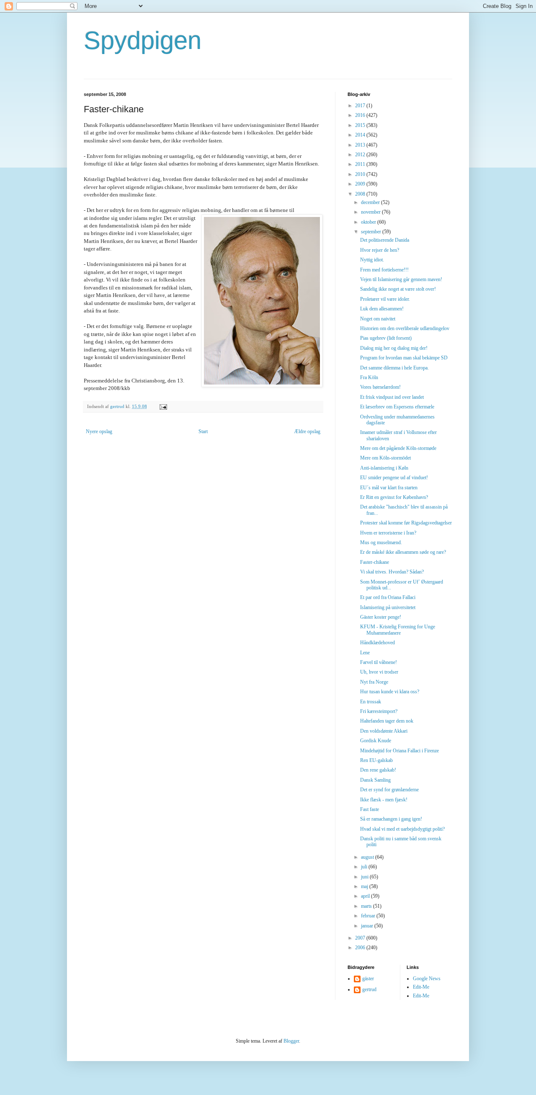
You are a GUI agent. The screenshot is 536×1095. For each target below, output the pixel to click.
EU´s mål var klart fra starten (388, 488)
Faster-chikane (374, 562)
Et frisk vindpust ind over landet (392, 397)
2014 (360, 135)
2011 (360, 164)
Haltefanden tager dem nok (386, 721)
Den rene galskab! (378, 770)
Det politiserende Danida (384, 240)
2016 (360, 115)
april (366, 896)
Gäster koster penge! (380, 617)
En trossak (370, 702)
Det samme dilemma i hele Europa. (394, 368)
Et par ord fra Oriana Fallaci (387, 597)
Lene (365, 653)
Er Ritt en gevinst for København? (394, 497)
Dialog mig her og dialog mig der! (394, 348)
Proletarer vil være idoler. (385, 299)
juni (365, 877)
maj (365, 886)
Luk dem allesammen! (382, 309)
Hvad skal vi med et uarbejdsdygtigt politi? (402, 829)
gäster (368, 978)
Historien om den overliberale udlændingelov (404, 328)
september (371, 232)
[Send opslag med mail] (162, 406)
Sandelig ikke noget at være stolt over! (398, 289)
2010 (360, 174)
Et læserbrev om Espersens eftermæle (397, 407)
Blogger (291, 1041)
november (371, 212)
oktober (369, 222)
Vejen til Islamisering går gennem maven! (401, 279)
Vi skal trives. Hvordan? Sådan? (392, 572)
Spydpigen (142, 40)
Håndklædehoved (377, 643)
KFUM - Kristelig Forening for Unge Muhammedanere (397, 629)
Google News (427, 978)
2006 (360, 947)
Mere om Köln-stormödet (385, 458)
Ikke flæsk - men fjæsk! (383, 800)
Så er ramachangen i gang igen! (391, 819)
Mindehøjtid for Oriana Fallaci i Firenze (399, 751)
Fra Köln (369, 377)
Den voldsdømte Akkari (383, 731)
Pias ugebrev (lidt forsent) (386, 338)
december (371, 202)
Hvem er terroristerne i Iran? (388, 533)
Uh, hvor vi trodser (379, 672)
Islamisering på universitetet (387, 607)
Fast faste (369, 809)
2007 (360, 938)
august (368, 857)
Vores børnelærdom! (380, 387)
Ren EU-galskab (376, 760)
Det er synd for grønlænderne (389, 790)
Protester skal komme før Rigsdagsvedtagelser (406, 523)
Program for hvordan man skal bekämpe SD (404, 358)
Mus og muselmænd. (381, 542)
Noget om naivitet (377, 319)
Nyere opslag (99, 431)
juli (364, 867)
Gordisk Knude (375, 741)
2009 (360, 184)
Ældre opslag (307, 431)
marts (367, 906)
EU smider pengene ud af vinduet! (394, 477)
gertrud (369, 989)
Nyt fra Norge (374, 682)
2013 (360, 145)
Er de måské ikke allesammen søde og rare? (403, 552)
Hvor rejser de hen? (379, 250)
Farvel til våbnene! (378, 662)
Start (203, 431)
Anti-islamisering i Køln (384, 468)
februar (368, 916)
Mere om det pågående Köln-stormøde (398, 448)
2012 (360, 155)
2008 (360, 194)
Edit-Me (421, 987)
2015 (360, 125)
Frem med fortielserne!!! (384, 270)
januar (367, 926)
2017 (360, 105)
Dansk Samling (375, 780)
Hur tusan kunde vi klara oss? (389, 692)
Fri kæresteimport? (378, 711)
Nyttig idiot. (372, 260)
